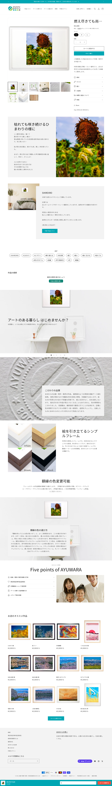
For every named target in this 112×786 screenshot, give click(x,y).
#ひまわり (26, 255)
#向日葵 (60, 255)
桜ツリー (34, 645)
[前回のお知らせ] (8, 1)
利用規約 (65, 776)
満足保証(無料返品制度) (15, 735)
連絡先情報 (94, 776)
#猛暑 (49, 260)
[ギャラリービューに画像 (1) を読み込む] (13, 87)
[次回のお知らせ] (103, 1)
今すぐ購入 (89, 53)
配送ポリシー (72, 776)
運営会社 (10, 742)
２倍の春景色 (35, 709)
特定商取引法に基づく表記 (83, 776)
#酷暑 (77, 260)
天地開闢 (58, 645)
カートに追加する (104, 783)
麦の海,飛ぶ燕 (84, 709)
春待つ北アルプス (61, 677)
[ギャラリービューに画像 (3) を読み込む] (34, 87)
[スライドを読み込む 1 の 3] (51, 355)
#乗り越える (49, 255)
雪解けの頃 (11, 709)
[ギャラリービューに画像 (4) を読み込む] (44, 87)
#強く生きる (86, 255)
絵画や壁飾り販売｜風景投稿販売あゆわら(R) (29, 776)
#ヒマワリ (37, 255)
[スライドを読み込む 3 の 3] (56, 355)
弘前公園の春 (11, 677)
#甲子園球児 (60, 260)
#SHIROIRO (15, 255)
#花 (69, 260)
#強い (76, 255)
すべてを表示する (56, 718)
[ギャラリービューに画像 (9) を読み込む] (34, 97)
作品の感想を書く (56, 281)
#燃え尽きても (38, 260)
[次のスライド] (61, 355)
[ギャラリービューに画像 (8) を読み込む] (23, 97)
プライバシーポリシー (56, 776)
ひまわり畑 (11, 645)
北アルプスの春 (85, 677)
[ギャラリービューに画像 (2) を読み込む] (23, 87)
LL (87, 35)
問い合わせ (11, 748)
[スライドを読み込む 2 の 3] (53, 355)
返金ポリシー (45, 776)
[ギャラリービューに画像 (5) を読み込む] (55, 87)
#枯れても (98, 255)
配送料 (79, 28)
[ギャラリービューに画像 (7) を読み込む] (13, 97)
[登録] (37, 761)
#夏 (68, 255)
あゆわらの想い (62, 732)
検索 (9, 732)
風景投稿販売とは (13, 738)
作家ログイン (12, 751)
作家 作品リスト (50, 231)
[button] (95, 9)
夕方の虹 (58, 709)
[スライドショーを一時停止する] (65, 355)
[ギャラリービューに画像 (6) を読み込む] (65, 87)
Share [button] (77, 105)
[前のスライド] (47, 355)
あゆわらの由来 (12, 745)
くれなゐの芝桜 (85, 645)
